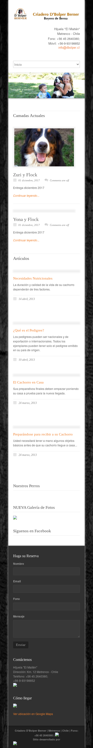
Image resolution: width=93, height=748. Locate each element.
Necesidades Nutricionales (32, 278)
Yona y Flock (26, 219)
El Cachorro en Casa (28, 382)
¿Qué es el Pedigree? (28, 330)
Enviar (21, 645)
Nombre (18, 563)
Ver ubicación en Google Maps (33, 714)
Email (17, 581)
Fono (16, 599)
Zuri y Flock (25, 174)
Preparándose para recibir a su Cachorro (43, 434)
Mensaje (19, 616)
